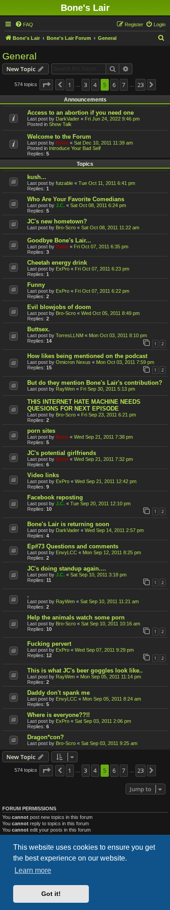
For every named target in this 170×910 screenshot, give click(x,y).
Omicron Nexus (73, 362)
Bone (62, 142)
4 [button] (95, 85)
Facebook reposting (55, 497)
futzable (64, 183)
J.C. (60, 205)
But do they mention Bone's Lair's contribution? (94, 382)
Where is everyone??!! (58, 715)
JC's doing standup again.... (66, 568)
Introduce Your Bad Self (75, 148)
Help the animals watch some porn (76, 617)
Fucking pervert (49, 643)
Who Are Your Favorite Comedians (75, 199)
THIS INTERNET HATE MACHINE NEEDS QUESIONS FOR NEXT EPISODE (84, 405)
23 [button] (140, 85)
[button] (46, 84)
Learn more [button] (33, 870)
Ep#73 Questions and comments (72, 546)
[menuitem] (24, 24)
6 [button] (114, 85)
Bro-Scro (66, 227)
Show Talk (60, 124)
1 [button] (69, 85)
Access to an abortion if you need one (80, 112)
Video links (43, 475)
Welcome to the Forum (59, 136)
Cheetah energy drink (57, 262)
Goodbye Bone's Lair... (59, 240)
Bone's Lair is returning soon (68, 524)
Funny (36, 284)
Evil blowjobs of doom (59, 307)
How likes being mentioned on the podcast (87, 356)
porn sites (41, 430)
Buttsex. (38, 329)
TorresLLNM (69, 335)
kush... (36, 177)
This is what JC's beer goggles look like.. (85, 670)
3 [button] (85, 85)
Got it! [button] (51, 893)
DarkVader (67, 118)
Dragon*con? (45, 737)
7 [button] (123, 85)
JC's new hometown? (57, 221)
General (19, 56)
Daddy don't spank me (58, 692)
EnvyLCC (66, 552)
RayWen (65, 389)
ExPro (62, 268)
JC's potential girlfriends (61, 453)
